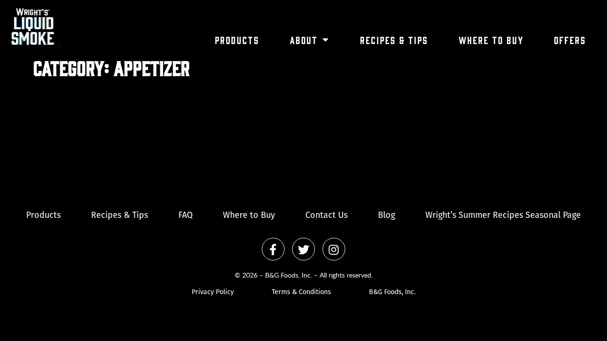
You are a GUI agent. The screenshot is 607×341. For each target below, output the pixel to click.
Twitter (303, 249)
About (304, 39)
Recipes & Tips (394, 39)
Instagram (333, 249)
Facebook (273, 249)
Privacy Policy (213, 292)
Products (237, 39)
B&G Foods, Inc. (392, 292)
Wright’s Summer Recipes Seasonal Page (503, 216)
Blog (386, 216)
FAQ (185, 216)
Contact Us (326, 216)
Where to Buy (491, 39)
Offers (570, 39)
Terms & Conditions (301, 292)
